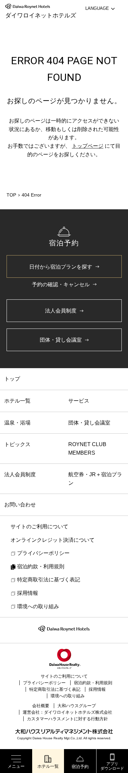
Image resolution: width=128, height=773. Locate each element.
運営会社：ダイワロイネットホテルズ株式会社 (67, 712)
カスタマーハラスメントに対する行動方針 (67, 718)
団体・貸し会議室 (89, 422)
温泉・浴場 (17, 422)
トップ (12, 379)
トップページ (87, 146)
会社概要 (40, 705)
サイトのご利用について (64, 676)
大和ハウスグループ (76, 705)
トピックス (17, 444)
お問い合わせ (20, 504)
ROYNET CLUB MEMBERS (87, 449)
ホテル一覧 (17, 401)
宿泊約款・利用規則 (93, 682)
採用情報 (97, 689)
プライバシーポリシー (44, 682)
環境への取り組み (68, 695)
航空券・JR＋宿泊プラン (95, 479)
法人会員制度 (20, 474)
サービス (78, 401)
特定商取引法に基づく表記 (54, 689)
